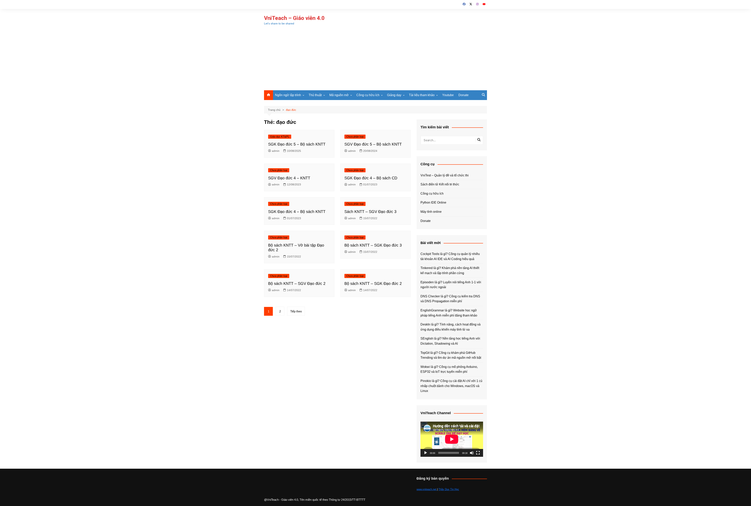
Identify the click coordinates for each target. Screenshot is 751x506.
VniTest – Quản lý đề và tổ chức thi (444, 175)
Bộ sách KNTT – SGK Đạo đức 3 (373, 245)
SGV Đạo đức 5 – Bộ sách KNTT (373, 144)
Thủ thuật (315, 95)
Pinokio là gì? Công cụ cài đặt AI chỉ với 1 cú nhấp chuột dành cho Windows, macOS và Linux (451, 385)
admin (275, 150)
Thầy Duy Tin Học (448, 489)
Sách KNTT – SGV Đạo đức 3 (370, 211)
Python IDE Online (433, 202)
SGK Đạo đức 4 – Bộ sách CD (370, 178)
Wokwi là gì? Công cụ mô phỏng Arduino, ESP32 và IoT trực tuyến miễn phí (449, 369)
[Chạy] (426, 453)
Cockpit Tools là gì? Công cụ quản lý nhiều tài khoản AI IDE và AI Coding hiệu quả (450, 256)
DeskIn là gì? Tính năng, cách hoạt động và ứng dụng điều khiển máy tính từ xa (450, 327)
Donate (463, 95)
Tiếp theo (296, 311)
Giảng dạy (394, 95)
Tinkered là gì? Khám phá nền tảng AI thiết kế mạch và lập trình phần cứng (449, 270)
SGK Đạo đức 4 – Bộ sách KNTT (296, 211)
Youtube (448, 95)
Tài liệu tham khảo (422, 95)
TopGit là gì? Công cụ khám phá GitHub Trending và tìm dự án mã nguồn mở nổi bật (450, 355)
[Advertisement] (375, 61)
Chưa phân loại (355, 136)
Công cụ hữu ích (367, 95)
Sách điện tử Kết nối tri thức (439, 184)
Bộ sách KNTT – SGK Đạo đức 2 (373, 283)
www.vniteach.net (427, 489)
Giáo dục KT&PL (279, 136)
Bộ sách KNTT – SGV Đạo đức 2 (296, 283)
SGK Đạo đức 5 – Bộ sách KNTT (296, 144)
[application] (451, 439)
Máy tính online (431, 211)
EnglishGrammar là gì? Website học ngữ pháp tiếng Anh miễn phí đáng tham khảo (448, 313)
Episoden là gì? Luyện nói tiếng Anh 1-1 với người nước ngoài (450, 285)
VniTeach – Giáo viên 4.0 (294, 18)
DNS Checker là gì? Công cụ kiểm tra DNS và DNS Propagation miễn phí (450, 299)
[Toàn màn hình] (478, 453)
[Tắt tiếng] (472, 453)
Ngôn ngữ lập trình (288, 95)
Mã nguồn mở (339, 95)
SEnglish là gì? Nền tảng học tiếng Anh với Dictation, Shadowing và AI (450, 341)
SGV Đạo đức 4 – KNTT (289, 178)
